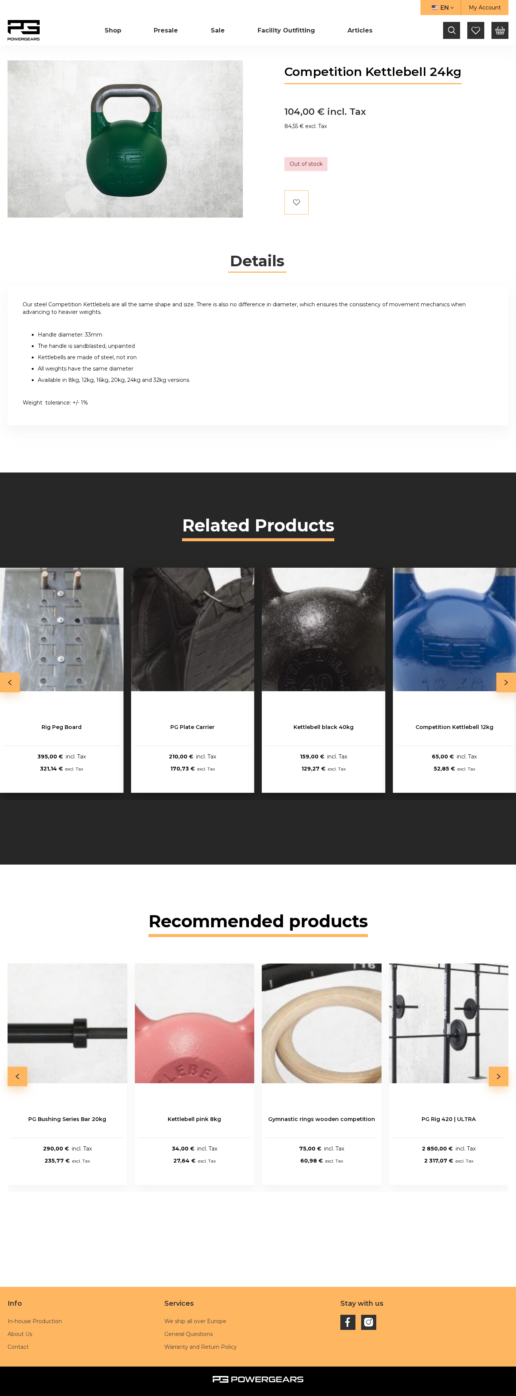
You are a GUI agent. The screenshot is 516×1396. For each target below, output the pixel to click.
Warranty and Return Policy (200, 1346)
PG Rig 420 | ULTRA (449, 1119)
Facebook (347, 1322)
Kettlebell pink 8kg (194, 1119)
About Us (20, 1334)
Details (257, 261)
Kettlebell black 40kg (324, 727)
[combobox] (451, 30)
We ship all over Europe (195, 1321)
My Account (485, 7)
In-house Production (35, 1321)
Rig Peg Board (62, 727)
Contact (18, 1346)
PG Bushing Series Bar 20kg (67, 1119)
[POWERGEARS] (24, 30)
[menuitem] (113, 30)
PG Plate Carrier (192, 727)
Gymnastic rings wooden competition (321, 1119)
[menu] (238, 30)
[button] (440, 7)
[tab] (257, 261)
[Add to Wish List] (296, 202)
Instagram (368, 1322)
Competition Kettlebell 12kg (454, 727)
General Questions (188, 1334)
